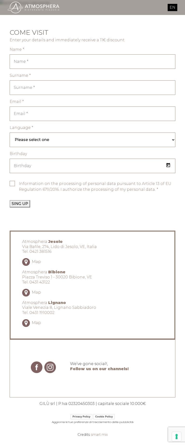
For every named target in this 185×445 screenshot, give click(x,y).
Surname (20, 75)
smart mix (99, 434)
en (172, 7)
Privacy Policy (81, 416)
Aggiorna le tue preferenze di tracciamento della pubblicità (92, 422)
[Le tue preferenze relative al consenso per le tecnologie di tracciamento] (176, 436)
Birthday (18, 153)
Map (36, 261)
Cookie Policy (104, 416)
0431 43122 (39, 282)
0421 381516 (40, 251)
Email (17, 101)
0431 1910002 (41, 312)
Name (17, 49)
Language (21, 127)
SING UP (20, 203)
